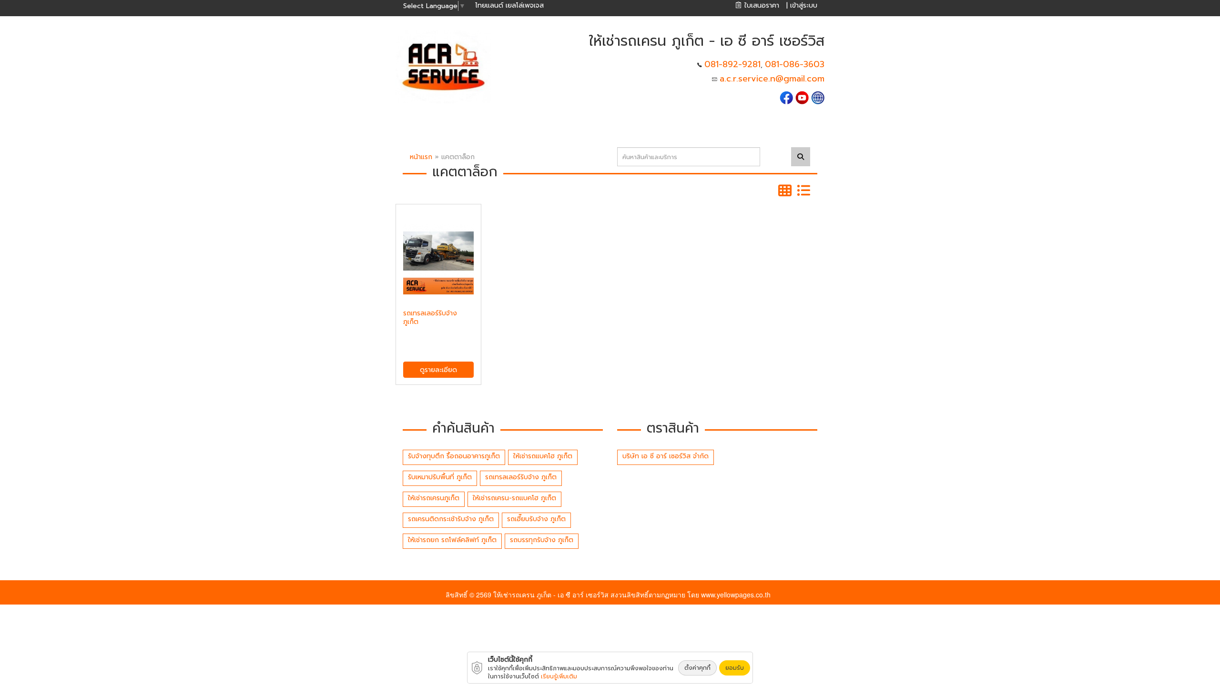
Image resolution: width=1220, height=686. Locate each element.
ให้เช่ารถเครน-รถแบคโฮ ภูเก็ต (514, 498)
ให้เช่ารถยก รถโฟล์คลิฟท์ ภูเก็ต (452, 540)
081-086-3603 (794, 64)
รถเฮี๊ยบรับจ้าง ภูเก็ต (536, 519)
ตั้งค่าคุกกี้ (697, 668)
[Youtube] (802, 97)
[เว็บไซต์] (817, 97)
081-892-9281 (732, 64)
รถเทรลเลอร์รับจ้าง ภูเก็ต (521, 477)
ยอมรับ (734, 668)
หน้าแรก (421, 157)
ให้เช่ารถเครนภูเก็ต (433, 498)
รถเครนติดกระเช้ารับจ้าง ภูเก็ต (451, 519)
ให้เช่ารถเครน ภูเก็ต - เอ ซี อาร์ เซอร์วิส (551, 594)
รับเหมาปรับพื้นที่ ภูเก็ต (440, 477)
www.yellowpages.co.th (736, 594)
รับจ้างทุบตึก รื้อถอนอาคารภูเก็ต (454, 456)
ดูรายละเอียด (438, 370)
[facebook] (786, 97)
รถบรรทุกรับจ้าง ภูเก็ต (541, 540)
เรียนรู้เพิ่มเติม (559, 676)
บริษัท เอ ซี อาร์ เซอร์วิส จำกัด (665, 456)
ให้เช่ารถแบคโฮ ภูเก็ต (542, 456)
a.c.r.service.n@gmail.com (772, 78)
